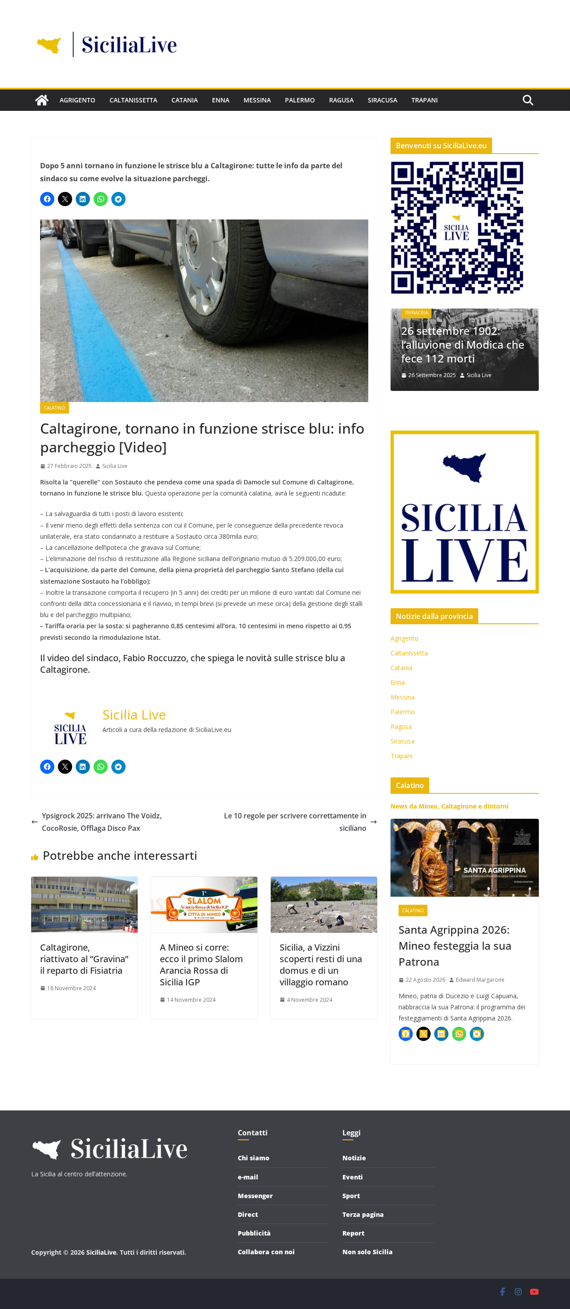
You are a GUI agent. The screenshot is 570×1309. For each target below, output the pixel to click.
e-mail (248, 1177)
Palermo (300, 100)
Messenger (255, 1195)
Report (353, 1233)
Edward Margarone (480, 980)
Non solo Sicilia (367, 1252)
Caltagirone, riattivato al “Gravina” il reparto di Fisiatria (84, 958)
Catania (184, 100)
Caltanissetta (133, 100)
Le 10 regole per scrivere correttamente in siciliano (295, 822)
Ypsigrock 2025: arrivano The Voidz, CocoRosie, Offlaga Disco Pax (102, 822)
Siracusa (382, 100)
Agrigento (77, 100)
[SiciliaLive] (42, 100)
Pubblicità (254, 1233)
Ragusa (341, 100)
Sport (351, 1195)
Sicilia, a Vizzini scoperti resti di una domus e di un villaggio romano (321, 964)
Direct (248, 1214)
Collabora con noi (266, 1252)
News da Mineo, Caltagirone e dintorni (450, 806)
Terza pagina (363, 1214)
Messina (257, 100)
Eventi (352, 1177)
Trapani (424, 100)
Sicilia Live (114, 466)
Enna (220, 100)
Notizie (354, 1158)
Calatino (54, 408)
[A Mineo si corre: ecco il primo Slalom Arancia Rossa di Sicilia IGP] (204, 883)
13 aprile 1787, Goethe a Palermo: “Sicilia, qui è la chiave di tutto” (489, 344)
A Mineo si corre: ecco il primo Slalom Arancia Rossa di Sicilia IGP (201, 964)
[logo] (109, 1134)
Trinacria (442, 312)
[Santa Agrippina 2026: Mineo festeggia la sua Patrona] (465, 858)
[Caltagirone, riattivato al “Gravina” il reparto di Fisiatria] (84, 883)
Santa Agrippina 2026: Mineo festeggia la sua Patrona (455, 945)
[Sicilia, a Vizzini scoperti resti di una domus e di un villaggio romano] (324, 883)
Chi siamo (253, 1158)
